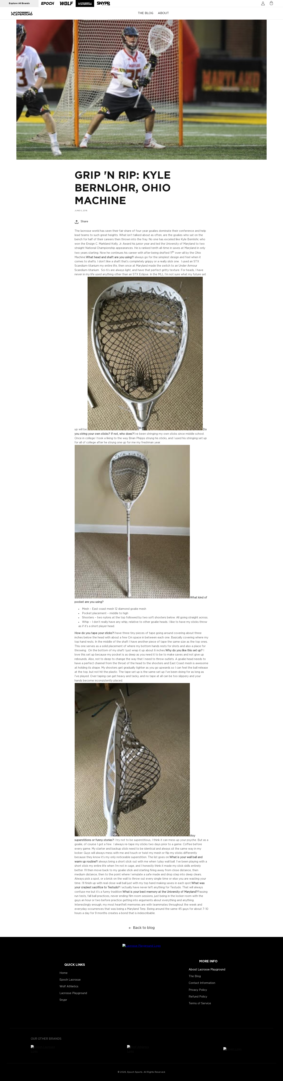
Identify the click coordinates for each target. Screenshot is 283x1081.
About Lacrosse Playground (207, 969)
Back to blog (144, 928)
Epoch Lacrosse (70, 979)
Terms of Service (200, 1003)
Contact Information (202, 983)
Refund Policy (198, 996)
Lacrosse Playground (73, 993)
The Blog (195, 976)
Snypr (63, 1000)
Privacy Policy (198, 990)
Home (63, 973)
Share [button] (84, 221)
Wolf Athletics (68, 986)
